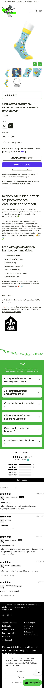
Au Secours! (7, 640)
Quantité (5, 132)
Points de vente (8, 629)
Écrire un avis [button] (22, 480)
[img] (5, 494)
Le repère (6, 636)
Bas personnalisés (9, 633)
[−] (4, 136)
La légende (6, 626)
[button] (35, 11)
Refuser (21, 677)
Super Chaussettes (9, 623)
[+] (13, 136)
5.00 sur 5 (28, 457)
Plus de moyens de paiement (22, 170)
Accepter (21, 671)
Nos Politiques (30, 623)
